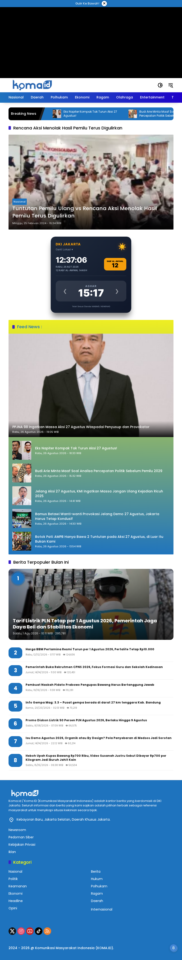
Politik (13, 878)
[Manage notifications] (173, 948)
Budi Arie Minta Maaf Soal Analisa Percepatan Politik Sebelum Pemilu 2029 (148, 114)
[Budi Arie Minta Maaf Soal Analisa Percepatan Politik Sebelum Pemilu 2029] (113, 114)
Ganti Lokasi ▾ (64, 249)
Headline (16, 900)
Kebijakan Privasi (22, 844)
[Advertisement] (91, 36)
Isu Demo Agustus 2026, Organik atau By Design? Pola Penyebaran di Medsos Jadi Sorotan (99, 738)
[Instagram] (21, 931)
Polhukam (99, 886)
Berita (95, 871)
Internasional (101, 909)
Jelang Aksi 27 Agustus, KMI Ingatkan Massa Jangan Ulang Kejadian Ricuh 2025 (99, 493)
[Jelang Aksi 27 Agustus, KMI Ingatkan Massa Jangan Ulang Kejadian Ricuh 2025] (21, 495)
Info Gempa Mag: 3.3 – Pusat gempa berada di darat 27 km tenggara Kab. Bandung (93, 702)
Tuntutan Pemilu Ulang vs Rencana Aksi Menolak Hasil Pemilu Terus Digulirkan (84, 212)
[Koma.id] (32, 85)
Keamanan (18, 886)
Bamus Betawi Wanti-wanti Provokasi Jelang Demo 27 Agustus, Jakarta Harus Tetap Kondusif (97, 516)
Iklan (12, 851)
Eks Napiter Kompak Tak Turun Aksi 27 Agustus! (70, 114)
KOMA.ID (104, 948)
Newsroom (17, 829)
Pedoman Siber (21, 837)
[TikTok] (38, 931)
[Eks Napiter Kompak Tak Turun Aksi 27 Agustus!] (21, 450)
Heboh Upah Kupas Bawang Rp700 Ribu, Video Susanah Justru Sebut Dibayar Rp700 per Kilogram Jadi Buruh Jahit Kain (96, 758)
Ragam (97, 893)
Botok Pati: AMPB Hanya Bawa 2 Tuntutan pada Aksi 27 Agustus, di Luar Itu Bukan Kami (99, 539)
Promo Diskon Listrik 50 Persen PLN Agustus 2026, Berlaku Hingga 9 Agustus (86, 720)
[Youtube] (30, 931)
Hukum (97, 878)
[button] (160, 85)
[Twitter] (12, 931)
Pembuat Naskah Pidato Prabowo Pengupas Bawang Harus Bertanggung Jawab (90, 685)
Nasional (20, 202)
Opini (13, 908)
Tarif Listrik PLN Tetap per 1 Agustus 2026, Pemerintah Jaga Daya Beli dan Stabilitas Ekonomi (85, 624)
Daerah (97, 900)
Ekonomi (16, 893)
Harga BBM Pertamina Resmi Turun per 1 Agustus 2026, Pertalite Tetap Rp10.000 (90, 649)
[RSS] (47, 931)
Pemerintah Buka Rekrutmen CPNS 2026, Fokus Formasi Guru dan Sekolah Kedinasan (94, 667)
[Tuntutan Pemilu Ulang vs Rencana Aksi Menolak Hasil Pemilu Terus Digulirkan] (91, 182)
